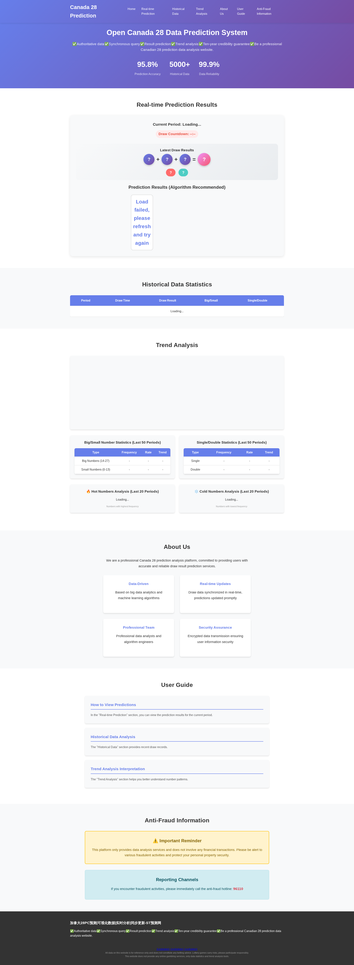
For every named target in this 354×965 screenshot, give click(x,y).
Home (132, 9)
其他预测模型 (163, 949)
